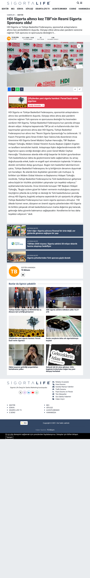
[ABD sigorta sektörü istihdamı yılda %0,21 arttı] (63, 297)
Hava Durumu (60, 384)
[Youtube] (33, 392)
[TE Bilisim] (14, 271)
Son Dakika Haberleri (63, 397)
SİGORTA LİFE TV (42, 9)
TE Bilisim (25, 270)
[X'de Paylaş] (13, 89)
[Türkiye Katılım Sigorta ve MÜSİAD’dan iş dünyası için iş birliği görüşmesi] (26, 297)
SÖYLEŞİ (29, 9)
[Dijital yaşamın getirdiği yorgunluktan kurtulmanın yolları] (26, 355)
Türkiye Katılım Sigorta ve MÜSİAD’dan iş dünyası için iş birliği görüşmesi (25, 311)
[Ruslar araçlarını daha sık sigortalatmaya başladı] (63, 326)
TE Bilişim (50, 430)
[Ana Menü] (81, 3)
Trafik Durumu (61, 389)
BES (12, 9)
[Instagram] (24, 392)
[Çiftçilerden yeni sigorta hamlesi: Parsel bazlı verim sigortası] (26, 326)
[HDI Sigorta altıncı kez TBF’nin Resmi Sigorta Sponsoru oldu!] (45, 64)
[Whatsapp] (37, 392)
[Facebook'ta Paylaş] (9, 89)
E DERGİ (72, 9)
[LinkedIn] (29, 392)
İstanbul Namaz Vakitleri (65, 387)
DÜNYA (20, 9)
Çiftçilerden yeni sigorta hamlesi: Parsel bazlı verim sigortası (24, 339)
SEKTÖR (5, 9)
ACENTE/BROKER (59, 9)
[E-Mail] (23, 275)
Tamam (9, 437)
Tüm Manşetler (61, 394)
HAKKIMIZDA (84, 9)
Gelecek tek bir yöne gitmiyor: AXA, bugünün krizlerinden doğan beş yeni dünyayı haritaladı (60, 369)
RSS (25, 423)
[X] (20, 392)
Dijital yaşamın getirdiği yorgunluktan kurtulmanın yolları (23, 368)
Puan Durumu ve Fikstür (64, 392)
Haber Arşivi (60, 399)
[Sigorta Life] (28, 2)
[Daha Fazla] (21, 89)
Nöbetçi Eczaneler (62, 382)
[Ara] (78, 3)
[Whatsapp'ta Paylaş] (17, 89)
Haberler (11, 15)
